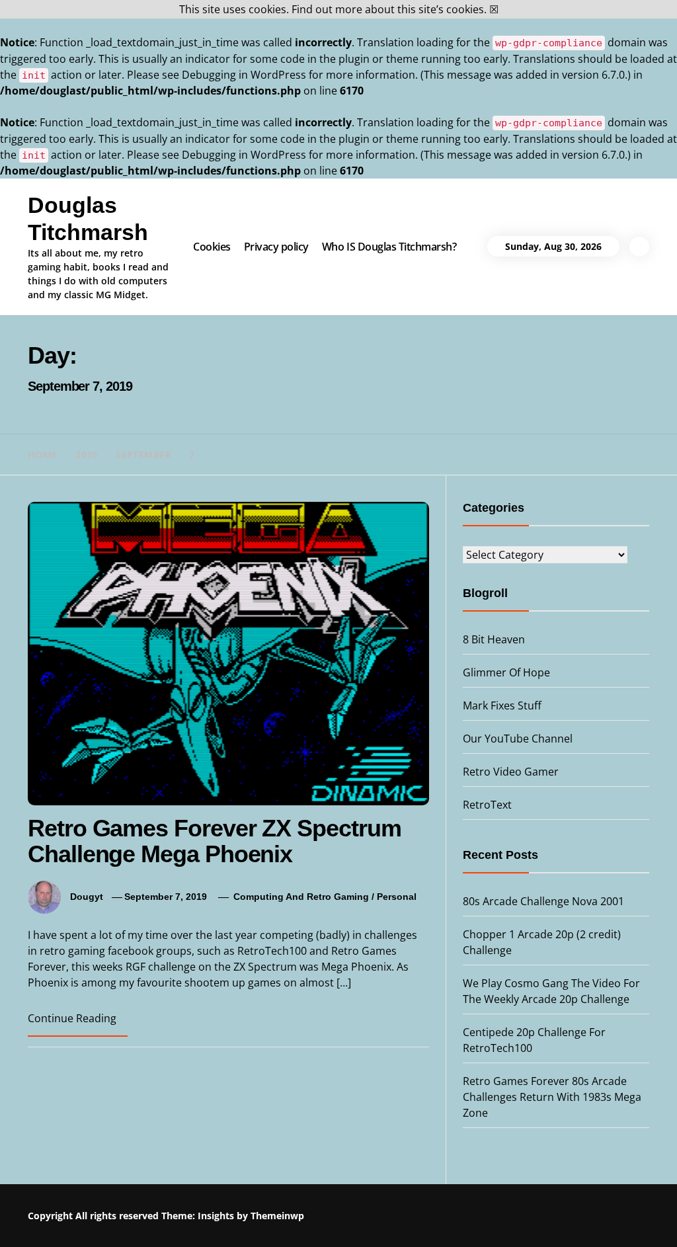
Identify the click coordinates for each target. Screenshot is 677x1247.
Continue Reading (72, 1018)
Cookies (212, 246)
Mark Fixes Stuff (502, 705)
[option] (161, 1219)
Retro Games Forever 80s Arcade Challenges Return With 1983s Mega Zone (552, 1097)
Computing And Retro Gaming (301, 896)
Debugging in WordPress (244, 74)
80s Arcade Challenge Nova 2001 (543, 901)
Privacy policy (276, 246)
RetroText (487, 804)
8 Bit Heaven (494, 639)
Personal (397, 896)
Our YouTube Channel (518, 738)
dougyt (86, 896)
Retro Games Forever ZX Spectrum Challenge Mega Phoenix (214, 841)
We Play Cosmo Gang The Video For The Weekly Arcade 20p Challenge (535, 1217)
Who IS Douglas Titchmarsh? (389, 246)
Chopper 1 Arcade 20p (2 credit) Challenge (355, 1212)
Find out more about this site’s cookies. (389, 9)
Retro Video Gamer (511, 771)
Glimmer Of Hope (506, 672)
